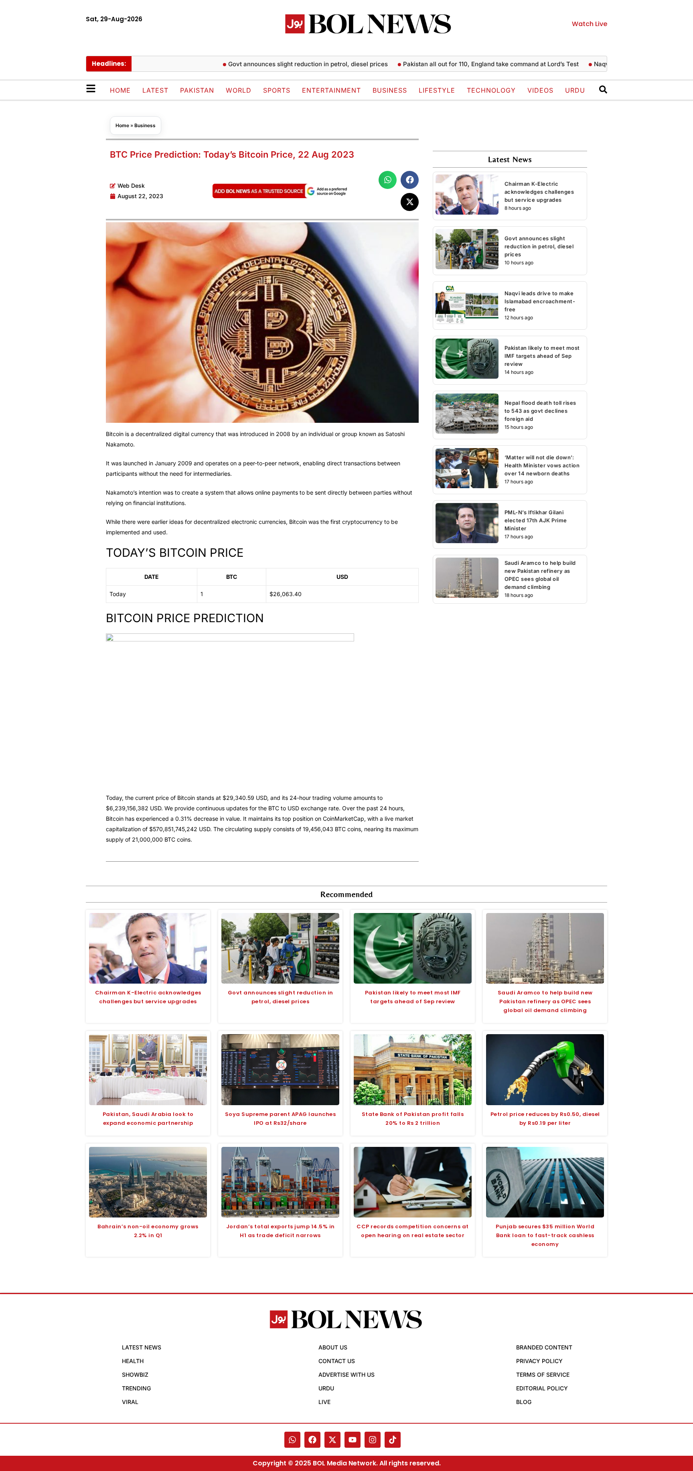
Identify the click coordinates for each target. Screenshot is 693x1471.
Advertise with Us (346, 1374)
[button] (388, 180)
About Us (332, 1347)
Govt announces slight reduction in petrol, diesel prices (281, 64)
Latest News (141, 1347)
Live (324, 1401)
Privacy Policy (539, 1360)
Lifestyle (437, 90)
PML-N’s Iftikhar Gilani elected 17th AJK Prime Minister (536, 520)
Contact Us (336, 1360)
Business (390, 90)
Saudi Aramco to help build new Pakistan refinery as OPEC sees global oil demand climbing (545, 1001)
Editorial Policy (542, 1388)
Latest (155, 90)
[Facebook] (312, 1440)
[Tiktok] (393, 1440)
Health (133, 1360)
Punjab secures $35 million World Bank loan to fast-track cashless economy (545, 1235)
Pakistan (197, 90)
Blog (523, 1401)
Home (120, 90)
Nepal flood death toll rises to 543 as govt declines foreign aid (540, 411)
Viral (130, 1401)
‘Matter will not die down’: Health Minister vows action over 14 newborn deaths (542, 465)
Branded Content (544, 1347)
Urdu (575, 90)
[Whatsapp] (292, 1440)
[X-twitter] (332, 1440)
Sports (276, 90)
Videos (540, 90)
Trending (136, 1388)
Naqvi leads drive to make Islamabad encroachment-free (540, 301)
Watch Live (589, 23)
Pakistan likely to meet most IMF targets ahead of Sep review (542, 356)
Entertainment (331, 90)
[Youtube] (352, 1440)
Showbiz (135, 1374)
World (238, 90)
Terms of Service (542, 1374)
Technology (491, 90)
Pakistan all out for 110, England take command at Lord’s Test (463, 64)
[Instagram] (373, 1440)
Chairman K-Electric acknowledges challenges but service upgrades (539, 192)
